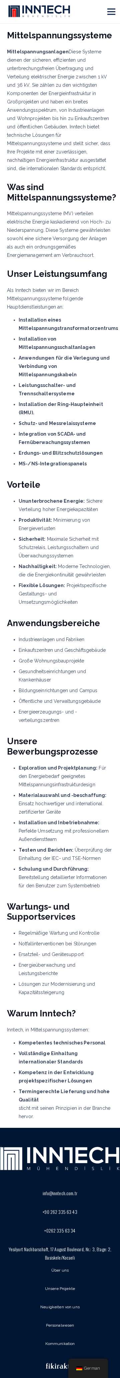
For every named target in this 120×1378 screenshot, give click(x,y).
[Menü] (111, 11)
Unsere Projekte (60, 1288)
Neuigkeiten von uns (60, 1307)
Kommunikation (60, 1343)
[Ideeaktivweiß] (60, 1367)
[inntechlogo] (39, 12)
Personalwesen (60, 1325)
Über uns (60, 1270)
